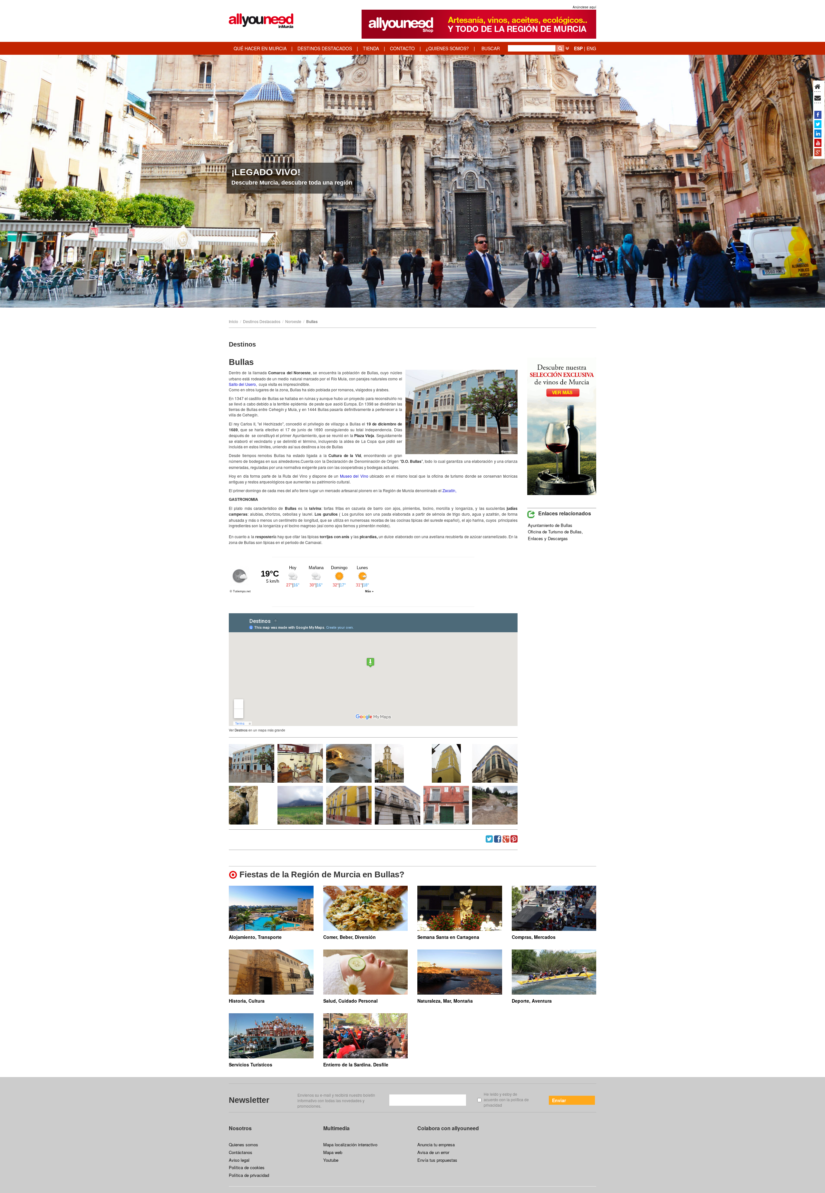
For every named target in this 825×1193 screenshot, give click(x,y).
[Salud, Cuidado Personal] (365, 972)
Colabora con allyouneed (448, 1128)
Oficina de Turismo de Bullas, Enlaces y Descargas (555, 535)
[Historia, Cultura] (271, 972)
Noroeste (293, 321)
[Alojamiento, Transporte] (271, 908)
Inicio (233, 321)
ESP (578, 48)
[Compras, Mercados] (554, 908)
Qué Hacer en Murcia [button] (260, 48)
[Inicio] (817, 87)
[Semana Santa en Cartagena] (459, 908)
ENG (591, 48)
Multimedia (336, 1128)
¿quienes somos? (447, 48)
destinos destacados (261, 321)
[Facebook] (817, 114)
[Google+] (817, 152)
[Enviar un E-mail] (817, 98)
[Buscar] (560, 48)
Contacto (402, 48)
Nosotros (240, 1128)
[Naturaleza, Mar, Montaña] (459, 972)
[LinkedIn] (817, 133)
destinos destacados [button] (324, 48)
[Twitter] (817, 124)
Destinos (241, 730)
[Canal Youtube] (817, 142)
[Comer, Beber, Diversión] (365, 908)
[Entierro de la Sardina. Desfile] (365, 1035)
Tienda (371, 48)
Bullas (312, 321)
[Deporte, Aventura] (554, 972)
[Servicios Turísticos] (271, 1035)
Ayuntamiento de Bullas (550, 525)
